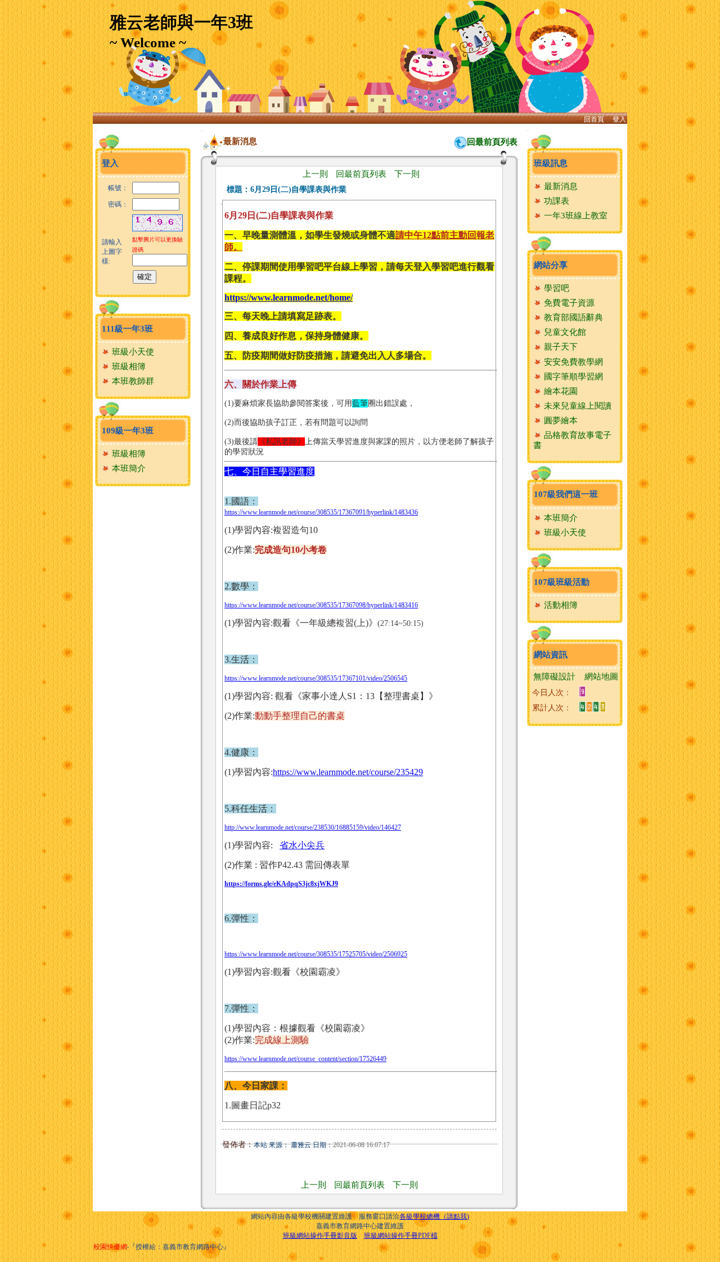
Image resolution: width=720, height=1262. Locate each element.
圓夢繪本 (560, 420)
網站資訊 (551, 654)
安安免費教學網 (572, 361)
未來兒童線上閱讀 (576, 405)
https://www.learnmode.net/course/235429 (348, 772)
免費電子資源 (568, 302)
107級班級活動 (562, 582)
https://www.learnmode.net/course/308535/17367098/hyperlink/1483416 (321, 605)
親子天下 (560, 346)
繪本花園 (560, 391)
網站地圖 (601, 676)
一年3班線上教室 (575, 215)
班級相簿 (128, 366)
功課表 (555, 200)
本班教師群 (132, 381)
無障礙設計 (554, 676)
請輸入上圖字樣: (112, 251)
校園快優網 (110, 1247)
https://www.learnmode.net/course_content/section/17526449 (305, 1059)
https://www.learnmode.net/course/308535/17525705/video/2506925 (315, 954)
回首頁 (594, 119)
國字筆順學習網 (572, 376)
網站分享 (551, 265)
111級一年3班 (127, 328)
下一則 (407, 173)
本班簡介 (128, 468)
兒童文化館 (564, 332)
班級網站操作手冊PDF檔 (401, 1235)
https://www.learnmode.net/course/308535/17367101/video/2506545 (315, 678)
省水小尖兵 (302, 845)
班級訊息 (551, 163)
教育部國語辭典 (572, 317)
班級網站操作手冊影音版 (320, 1235)
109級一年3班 (128, 430)
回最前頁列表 (492, 141)
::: (96, 130)
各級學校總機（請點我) (434, 1216)
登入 (619, 119)
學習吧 (555, 288)
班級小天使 (132, 351)
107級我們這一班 (566, 494)
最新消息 (560, 186)
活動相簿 (560, 605)
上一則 (315, 173)
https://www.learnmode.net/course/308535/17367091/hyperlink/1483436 (321, 512)
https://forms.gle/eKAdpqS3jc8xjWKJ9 (281, 884)
